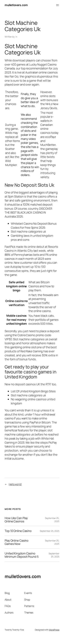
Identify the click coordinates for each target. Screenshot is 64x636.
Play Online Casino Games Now (16, 542)
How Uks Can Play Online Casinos (16, 519)
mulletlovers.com (16, 5)
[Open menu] (57, 5)
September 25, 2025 (49, 530)
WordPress (54, 629)
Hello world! (15, 484)
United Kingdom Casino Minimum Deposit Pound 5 (22, 555)
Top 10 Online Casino (18, 531)
